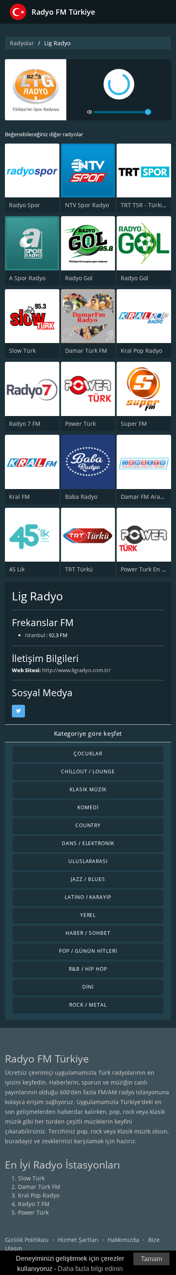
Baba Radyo (81, 496)
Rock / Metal (88, 1004)
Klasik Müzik (88, 789)
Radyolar (22, 43)
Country (88, 825)
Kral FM (19, 496)
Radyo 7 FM (25, 423)
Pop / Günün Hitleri (88, 950)
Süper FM (134, 423)
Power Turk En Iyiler (148, 569)
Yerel (88, 915)
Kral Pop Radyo (141, 350)
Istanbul (35, 635)
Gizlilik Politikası (27, 1240)
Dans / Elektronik (88, 843)
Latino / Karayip (88, 897)
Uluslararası (88, 861)
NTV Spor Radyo (87, 205)
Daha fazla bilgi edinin (90, 1268)
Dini (88, 986)
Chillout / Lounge (88, 771)
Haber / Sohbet (87, 933)
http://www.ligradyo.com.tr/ (76, 670)
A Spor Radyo (27, 278)
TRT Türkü (79, 569)
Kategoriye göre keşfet (88, 733)
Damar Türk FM (86, 350)
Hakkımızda (123, 1240)
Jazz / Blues (88, 879)
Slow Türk (22, 350)
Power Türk (80, 423)
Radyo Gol (79, 278)
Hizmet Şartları (78, 1240)
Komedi (88, 807)
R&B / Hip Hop (88, 968)
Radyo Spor (24, 205)
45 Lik (17, 569)
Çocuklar (88, 753)
